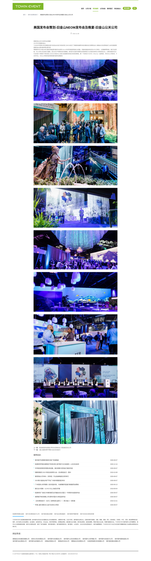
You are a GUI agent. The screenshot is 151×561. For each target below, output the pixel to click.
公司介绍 (88, 8)
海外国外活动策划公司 (55, 539)
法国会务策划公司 (50, 541)
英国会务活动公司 (63, 541)
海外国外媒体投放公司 (122, 539)
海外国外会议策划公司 (20, 541)
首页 (82, 8)
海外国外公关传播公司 (89, 539)
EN (135, 8)
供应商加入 (117, 8)
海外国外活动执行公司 (106, 539)
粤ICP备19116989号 (54, 554)
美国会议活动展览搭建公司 (21, 539)
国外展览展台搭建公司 (113, 541)
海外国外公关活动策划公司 (72, 539)
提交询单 (127, 8)
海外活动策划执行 (33, 14)
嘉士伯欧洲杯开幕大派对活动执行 (49, 450)
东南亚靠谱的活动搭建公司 (95, 541)
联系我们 (110, 8)
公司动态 (102, 8)
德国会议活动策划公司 (78, 541)
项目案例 (95, 8)
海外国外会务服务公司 (36, 541)
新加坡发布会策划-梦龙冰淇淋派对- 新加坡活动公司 (55, 447)
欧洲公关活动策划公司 (38, 539)
